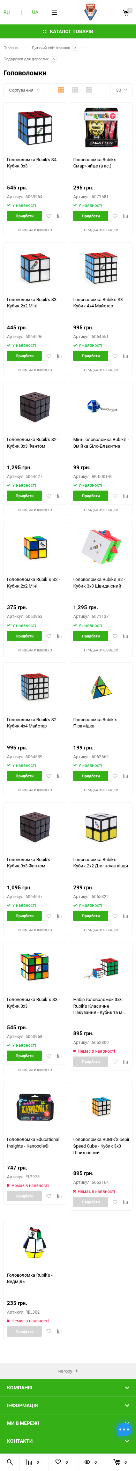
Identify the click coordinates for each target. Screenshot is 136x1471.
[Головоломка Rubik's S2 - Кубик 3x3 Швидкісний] (101, 547)
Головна (10, 47)
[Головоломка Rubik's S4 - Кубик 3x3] (35, 127)
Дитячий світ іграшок (51, 47)
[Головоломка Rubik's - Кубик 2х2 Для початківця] (101, 827)
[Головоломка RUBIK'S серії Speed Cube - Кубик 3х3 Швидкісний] (101, 1107)
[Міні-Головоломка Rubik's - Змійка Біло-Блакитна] (101, 407)
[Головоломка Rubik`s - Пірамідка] (101, 687)
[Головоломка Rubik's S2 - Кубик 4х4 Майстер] (35, 687)
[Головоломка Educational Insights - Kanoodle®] (35, 1107)
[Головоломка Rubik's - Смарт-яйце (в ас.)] (101, 127)
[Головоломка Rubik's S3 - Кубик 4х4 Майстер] (101, 267)
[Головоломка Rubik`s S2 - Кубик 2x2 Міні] (35, 547)
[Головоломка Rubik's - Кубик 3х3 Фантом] (35, 827)
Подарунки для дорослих (25, 58)
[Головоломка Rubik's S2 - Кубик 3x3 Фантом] (35, 407)
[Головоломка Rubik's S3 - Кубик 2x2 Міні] (35, 267)
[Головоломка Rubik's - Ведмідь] (35, 1243)
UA (35, 12)
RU (6, 12)
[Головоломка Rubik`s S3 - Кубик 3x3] (35, 967)
